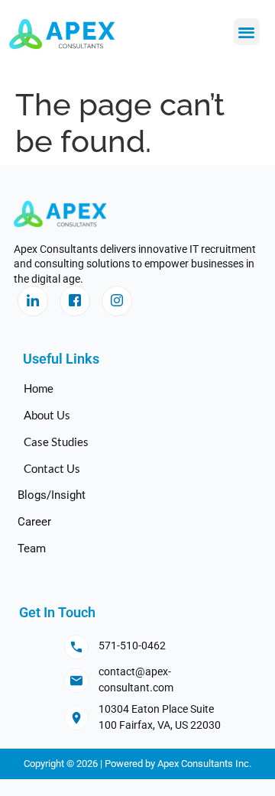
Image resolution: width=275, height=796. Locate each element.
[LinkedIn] (33, 301)
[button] (247, 31)
